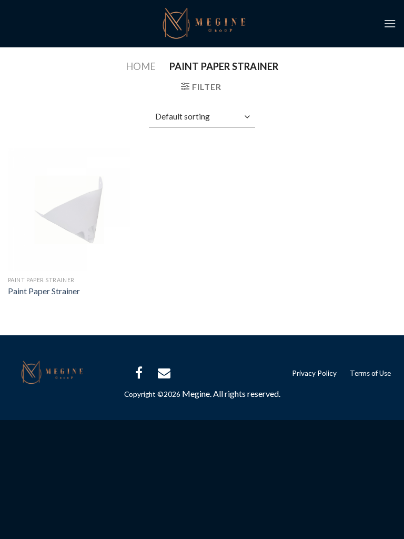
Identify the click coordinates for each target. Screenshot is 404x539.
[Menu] (389, 23)
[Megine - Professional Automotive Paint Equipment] (202, 24)
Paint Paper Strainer (44, 291)
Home (141, 66)
